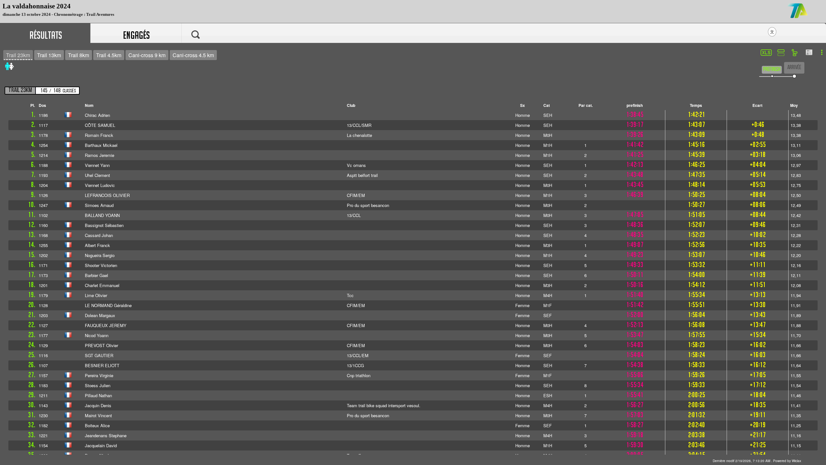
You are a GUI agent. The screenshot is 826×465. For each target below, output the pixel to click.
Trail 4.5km (108, 55)
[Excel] (765, 53)
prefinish (772, 69)
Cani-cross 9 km (147, 55)
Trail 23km (18, 55)
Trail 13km (49, 55)
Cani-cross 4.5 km (193, 55)
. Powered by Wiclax (757, 461)
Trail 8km (78, 55)
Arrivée (794, 67)
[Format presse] (808, 53)
